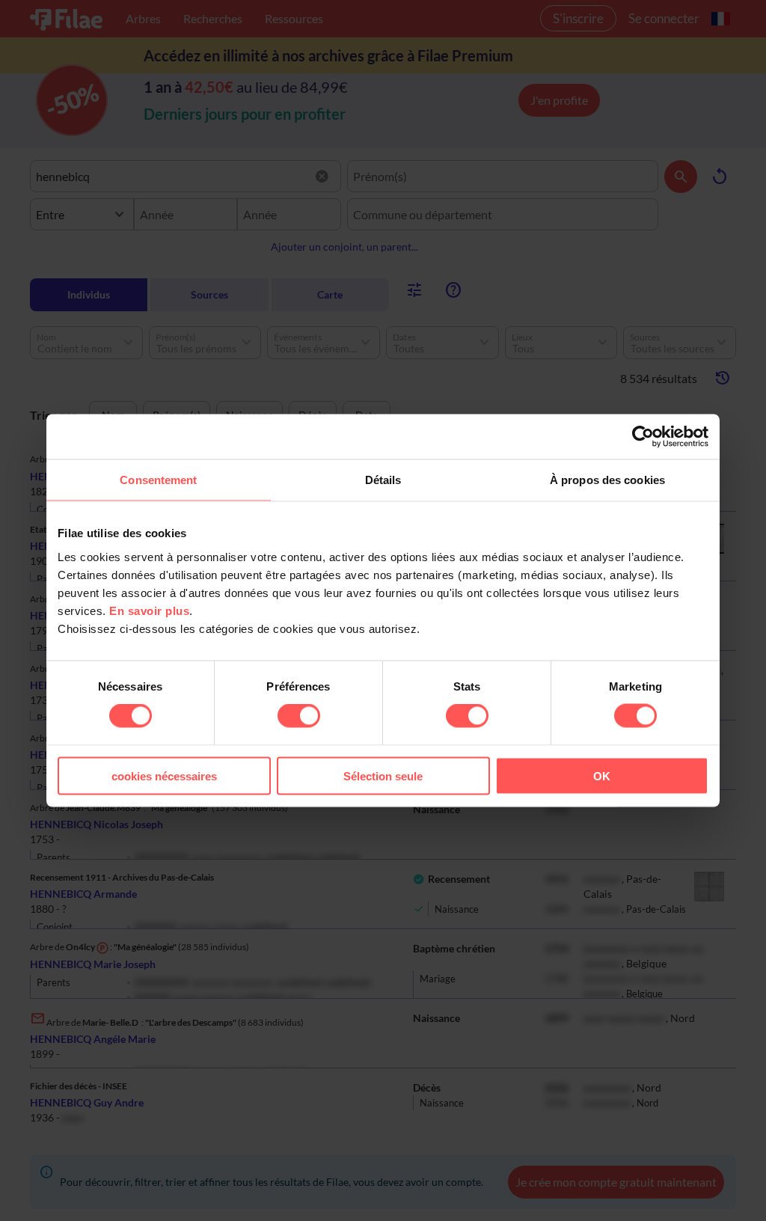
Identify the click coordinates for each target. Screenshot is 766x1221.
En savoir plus (149, 610)
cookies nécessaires (164, 775)
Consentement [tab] (158, 480)
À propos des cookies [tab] (607, 480)
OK (601, 775)
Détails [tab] (383, 480)
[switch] (299, 716)
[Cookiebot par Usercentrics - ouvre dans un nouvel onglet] (642, 437)
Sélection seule (383, 775)
